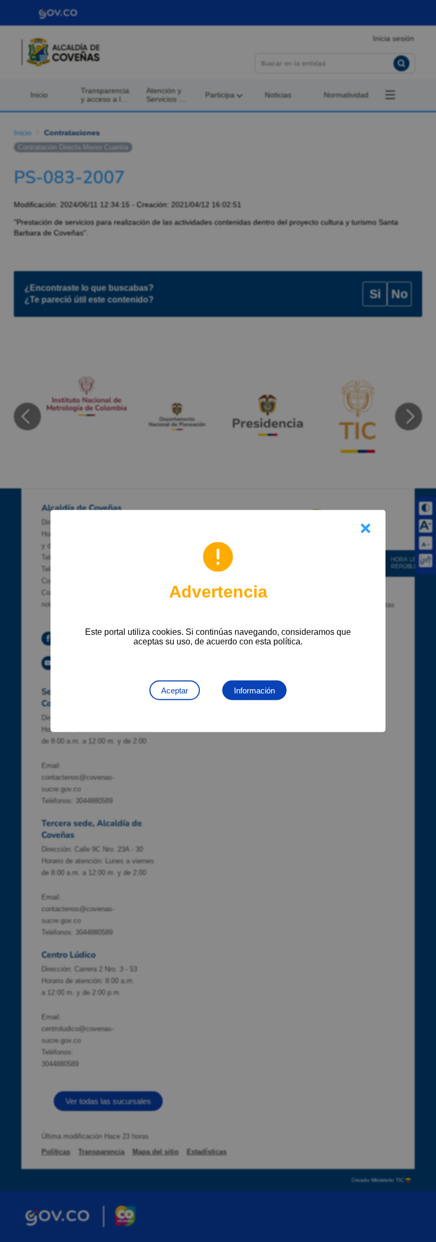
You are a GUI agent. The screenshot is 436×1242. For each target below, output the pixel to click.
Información (254, 690)
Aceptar (174, 690)
